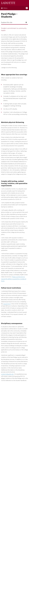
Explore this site (6, 22)
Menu (5, 8)
